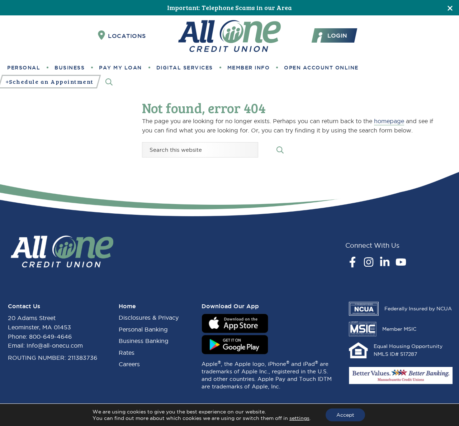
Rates (126, 352)
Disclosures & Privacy (149, 317)
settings (299, 418)
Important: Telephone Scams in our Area (229, 7)
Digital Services (184, 68)
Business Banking (144, 341)
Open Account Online (321, 68)
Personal (23, 68)
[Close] (450, 7)
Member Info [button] (248, 68)
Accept (345, 415)
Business (70, 68)
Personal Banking (143, 329)
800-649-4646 (50, 336)
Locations (127, 36)
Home (127, 306)
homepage (389, 121)
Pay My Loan (120, 68)
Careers (129, 364)
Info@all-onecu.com (55, 345)
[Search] (109, 82)
